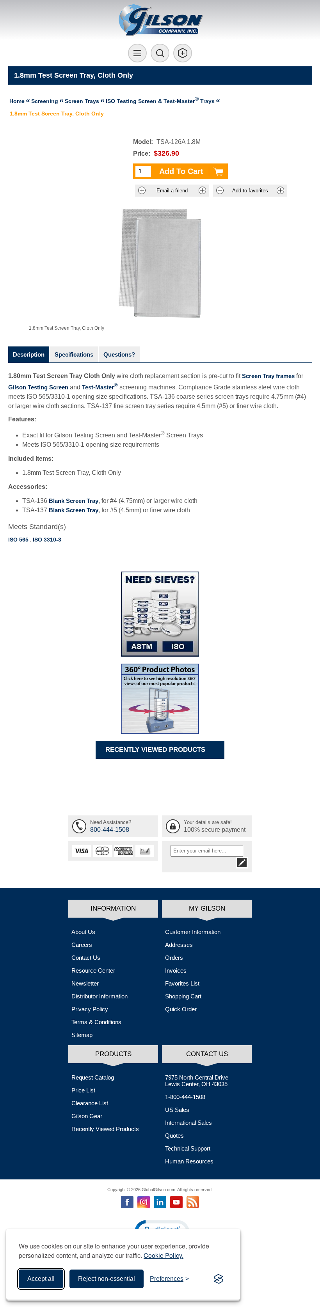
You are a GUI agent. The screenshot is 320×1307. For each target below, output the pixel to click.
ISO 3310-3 (47, 539)
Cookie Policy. (163, 1255)
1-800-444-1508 (185, 1097)
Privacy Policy (89, 1009)
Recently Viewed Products (105, 1129)
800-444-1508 (109, 829)
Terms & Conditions (96, 1022)
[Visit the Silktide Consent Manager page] (218, 1279)
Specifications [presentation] (74, 354)
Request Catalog (92, 1077)
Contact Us (85, 957)
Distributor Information (99, 996)
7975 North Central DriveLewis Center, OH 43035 (196, 1080)
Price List (83, 1090)
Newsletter (85, 983)
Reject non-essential (106, 1278)
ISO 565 (18, 539)
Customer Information (192, 932)
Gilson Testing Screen (38, 387)
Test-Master (100, 387)
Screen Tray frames (268, 376)
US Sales (177, 1109)
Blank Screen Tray (73, 500)
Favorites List (182, 983)
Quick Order (181, 1009)
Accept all (41, 1278)
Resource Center (93, 970)
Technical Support (187, 1148)
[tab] (28, 354)
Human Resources (189, 1161)
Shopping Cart (183, 996)
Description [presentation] (28, 354)
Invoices (176, 970)
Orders (174, 957)
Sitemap (81, 1035)
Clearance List (89, 1103)
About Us (83, 932)
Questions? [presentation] (119, 354)
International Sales (188, 1122)
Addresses (179, 944)
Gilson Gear (86, 1116)
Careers (81, 944)
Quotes (174, 1135)
